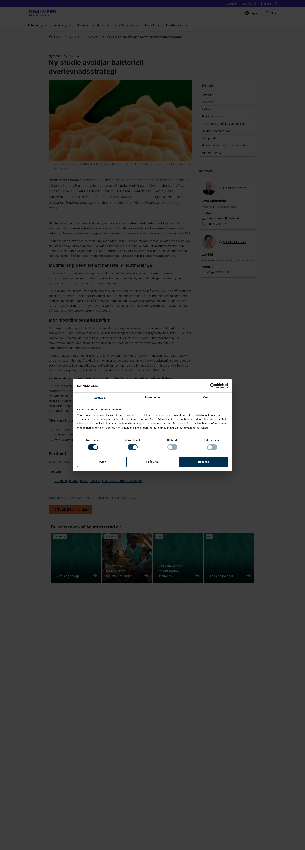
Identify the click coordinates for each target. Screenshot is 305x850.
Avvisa (102, 461)
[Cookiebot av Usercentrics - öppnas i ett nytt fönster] (212, 385)
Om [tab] (205, 397)
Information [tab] (152, 397)
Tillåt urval (152, 461)
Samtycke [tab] (100, 397)
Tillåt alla (203, 461)
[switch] (133, 447)
